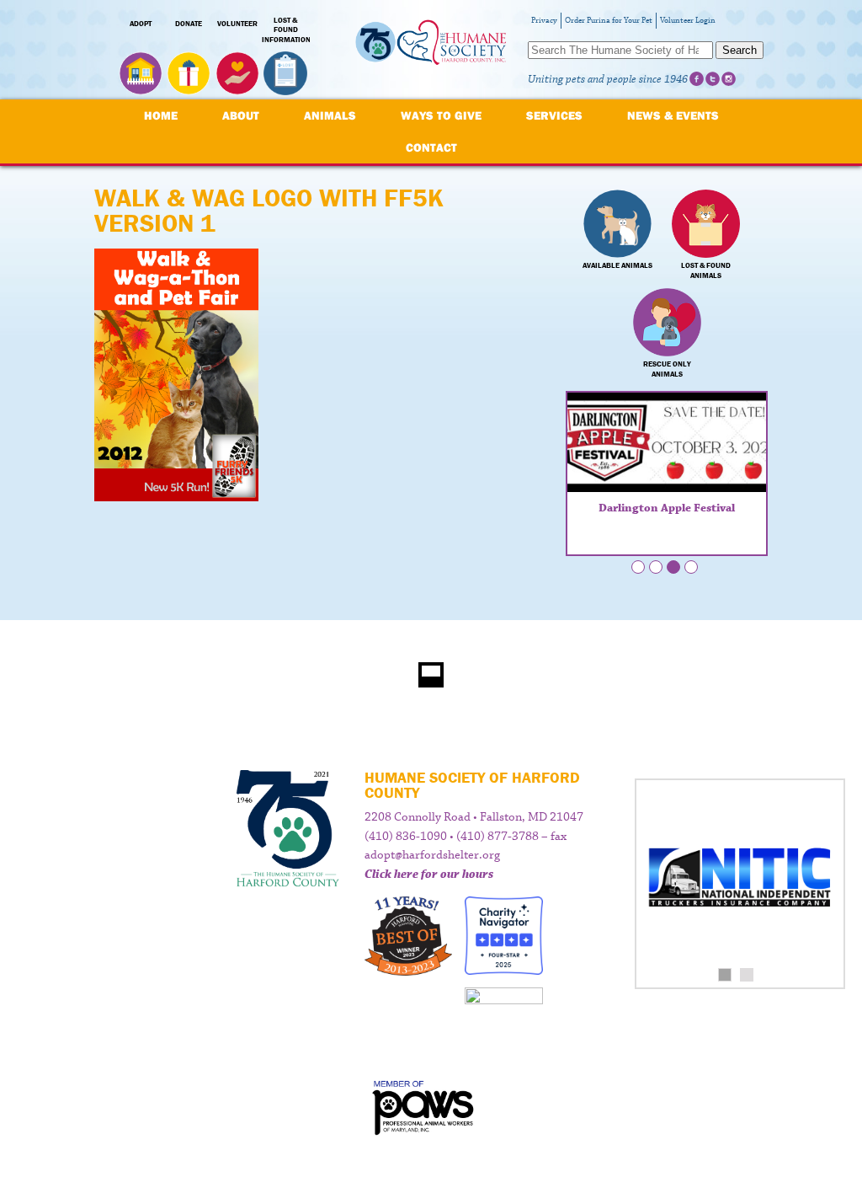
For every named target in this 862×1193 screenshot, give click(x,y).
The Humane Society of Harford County (431, 50)
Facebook (696, 79)
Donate (188, 24)
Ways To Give (441, 115)
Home (161, 115)
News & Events (673, 115)
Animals (330, 115)
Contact (431, 147)
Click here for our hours (428, 874)
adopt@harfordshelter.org (432, 855)
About (240, 115)
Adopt (141, 24)
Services (554, 115)
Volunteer (237, 24)
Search (739, 50)
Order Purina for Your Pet (608, 20)
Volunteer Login (688, 20)
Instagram (728, 79)
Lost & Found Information (286, 30)
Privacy (544, 20)
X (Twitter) (712, 79)
